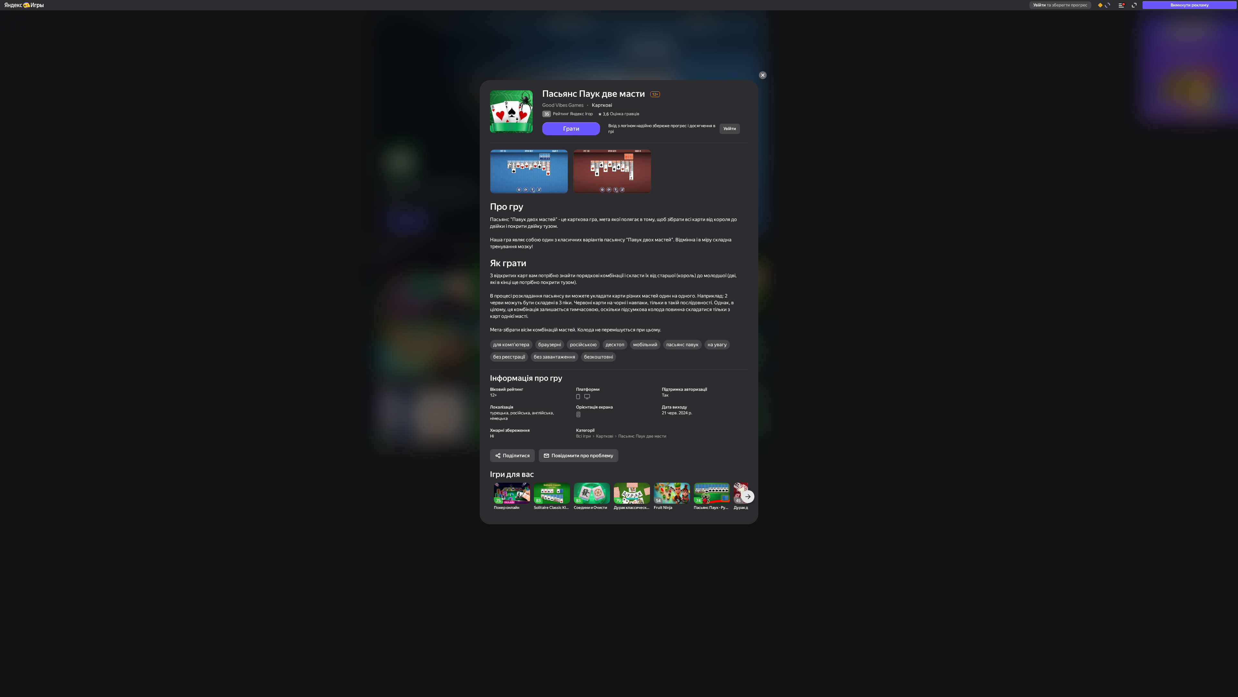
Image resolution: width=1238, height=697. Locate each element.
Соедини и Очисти (590, 508)
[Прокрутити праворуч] (748, 496)
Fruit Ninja (663, 508)
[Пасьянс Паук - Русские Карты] (712, 493)
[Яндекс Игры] (23, 5)
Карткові (604, 436)
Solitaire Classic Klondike (552, 508)
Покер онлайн (506, 508)
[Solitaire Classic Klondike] (552, 493)
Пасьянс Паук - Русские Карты (712, 508)
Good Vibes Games (563, 105)
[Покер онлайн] (512, 493)
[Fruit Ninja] (672, 493)
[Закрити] (763, 75)
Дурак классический (632, 508)
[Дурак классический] (632, 493)
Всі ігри (583, 436)
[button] (23, 5)
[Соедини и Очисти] (592, 493)
